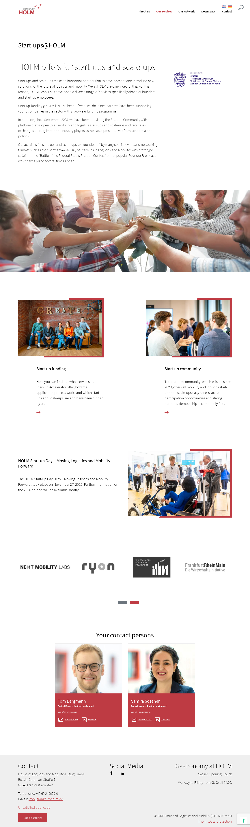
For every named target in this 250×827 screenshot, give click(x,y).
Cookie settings (33, 817)
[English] (224, 6)
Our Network (186, 11)
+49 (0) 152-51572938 (140, 712)
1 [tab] (122, 602)
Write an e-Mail (71, 719)
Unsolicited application (35, 807)
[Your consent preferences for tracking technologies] (243, 820)
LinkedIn (92, 719)
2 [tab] (134, 602)
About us (144, 11)
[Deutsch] (230, 6)
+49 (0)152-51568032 (67, 712)
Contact (227, 11)
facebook (111, 773)
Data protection (220, 821)
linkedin (122, 773)
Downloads (208, 11)
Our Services (164, 11)
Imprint (203, 821)
